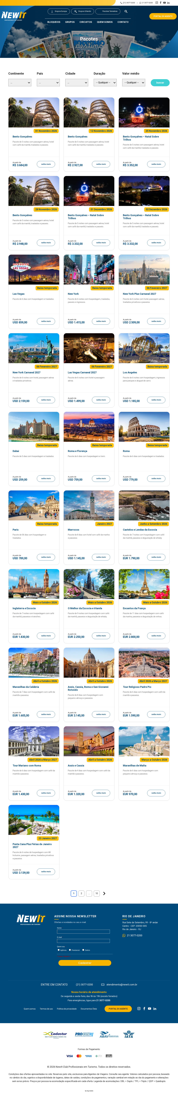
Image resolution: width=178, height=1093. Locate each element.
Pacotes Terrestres (109, 11)
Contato (123, 22)
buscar (160, 82)
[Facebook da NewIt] (144, 1009)
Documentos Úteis (89, 1009)
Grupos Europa (61, 11)
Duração (99, 73)
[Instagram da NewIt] (139, 1009)
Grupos (70, 22)
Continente (16, 73)
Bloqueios (53, 22)
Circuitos (86, 22)
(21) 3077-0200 (129, 3)
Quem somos (105, 22)
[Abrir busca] (126, 11)
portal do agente (163, 16)
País (40, 73)
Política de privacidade (67, 1009)
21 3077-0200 (147, 3)
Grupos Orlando (84, 11)
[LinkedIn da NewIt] (154, 1009)
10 (96, 893)
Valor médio (130, 73)
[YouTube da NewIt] (149, 1009)
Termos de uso (46, 1009)
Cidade (70, 73)
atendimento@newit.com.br (122, 984)
